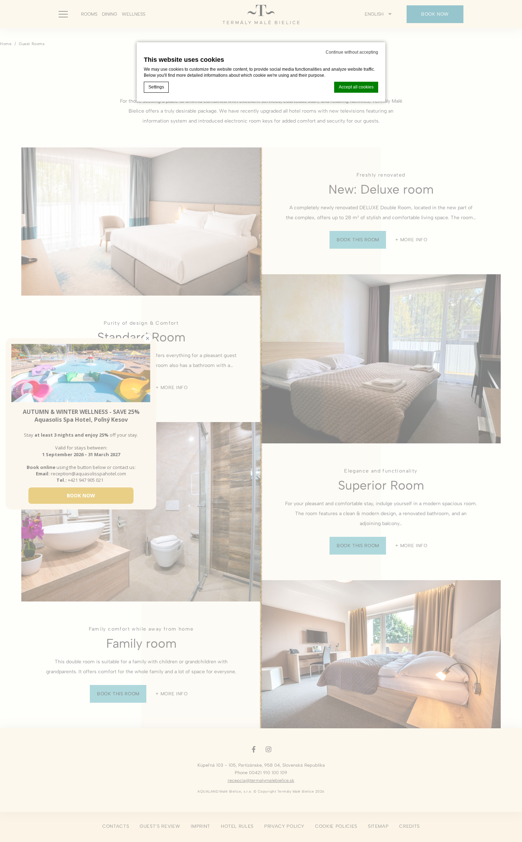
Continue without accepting (352, 52)
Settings (156, 87)
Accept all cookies (356, 87)
